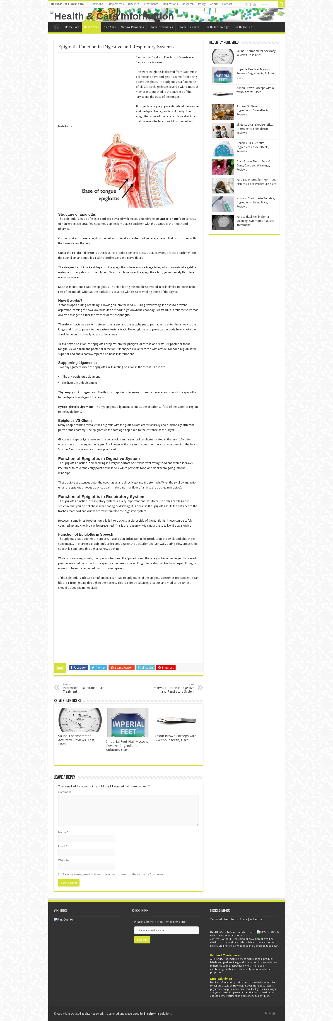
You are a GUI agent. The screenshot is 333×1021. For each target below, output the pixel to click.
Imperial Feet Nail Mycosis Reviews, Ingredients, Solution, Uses (127, 746)
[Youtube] (254, 4)
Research (188, 4)
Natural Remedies (132, 27)
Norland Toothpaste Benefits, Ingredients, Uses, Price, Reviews (255, 202)
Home (56, 26)
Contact (227, 4)
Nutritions (97, 4)
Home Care (72, 27)
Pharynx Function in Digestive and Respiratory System (173, 688)
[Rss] (246, 4)
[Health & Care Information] (112, 15)
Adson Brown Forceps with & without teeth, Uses (175, 738)
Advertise (256, 919)
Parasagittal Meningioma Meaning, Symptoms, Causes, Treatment (255, 221)
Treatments (151, 4)
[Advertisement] (96, 88)
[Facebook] (250, 4)
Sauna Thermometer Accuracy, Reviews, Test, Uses (76, 740)
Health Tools (242, 27)
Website (63, 860)
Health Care (91, 27)
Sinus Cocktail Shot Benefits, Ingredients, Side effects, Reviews (254, 128)
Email (62, 846)
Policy (202, 4)
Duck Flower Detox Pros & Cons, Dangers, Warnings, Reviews (253, 165)
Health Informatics (161, 27)
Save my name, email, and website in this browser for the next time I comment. (113, 874)
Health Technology (217, 27)
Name (63, 832)
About (214, 4)
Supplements (116, 4)
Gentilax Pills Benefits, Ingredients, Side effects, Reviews (252, 147)
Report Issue (239, 919)
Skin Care (110, 27)
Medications (170, 4)
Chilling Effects (227, 945)
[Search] (281, 4)
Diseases (133, 4)
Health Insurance (189, 27)
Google (258, 945)
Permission (238, 939)
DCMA (213, 945)
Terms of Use (219, 919)
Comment (64, 792)
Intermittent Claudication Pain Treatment (83, 688)
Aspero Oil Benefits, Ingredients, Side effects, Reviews (252, 110)
